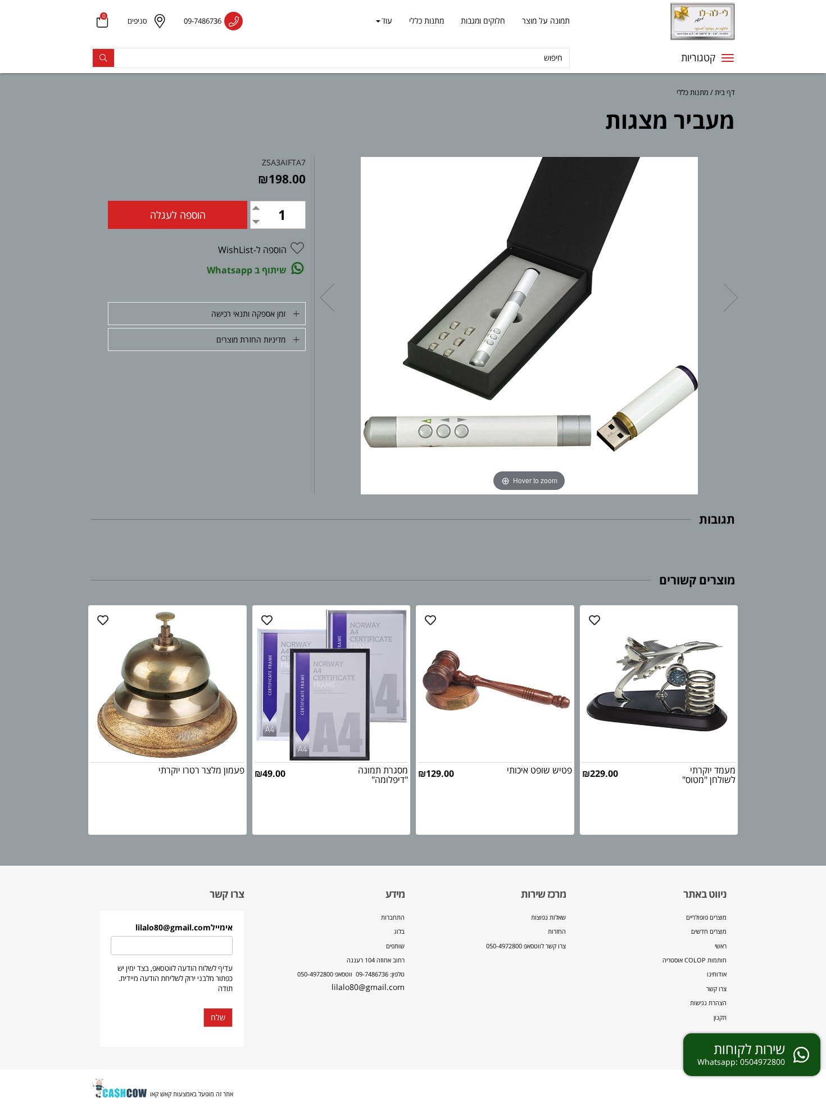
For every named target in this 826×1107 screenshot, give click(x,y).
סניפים (137, 21)
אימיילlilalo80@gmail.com (184, 927)
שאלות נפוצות (548, 917)
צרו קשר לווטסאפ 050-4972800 (526, 946)
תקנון (720, 1017)
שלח (218, 1017)
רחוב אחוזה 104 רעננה (376, 960)
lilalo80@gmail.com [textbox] (351, 952)
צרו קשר (716, 988)
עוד (387, 20)
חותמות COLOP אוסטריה (694, 960)
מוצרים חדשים (709, 931)
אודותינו (717, 974)
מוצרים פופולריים (706, 917)
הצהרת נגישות (708, 1002)
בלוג (399, 931)
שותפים (395, 946)
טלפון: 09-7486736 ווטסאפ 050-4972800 (351, 974)
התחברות (393, 917)
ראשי (721, 946)
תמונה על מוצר (546, 20)
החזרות (557, 931)
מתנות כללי (426, 20)
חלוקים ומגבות (483, 20)
